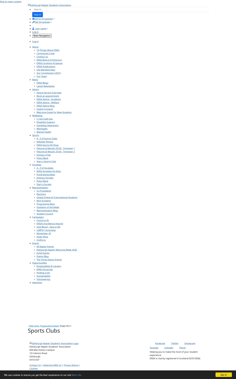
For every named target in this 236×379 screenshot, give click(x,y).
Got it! (224, 374)
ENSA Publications (46, 66)
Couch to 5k (43, 220)
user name (40, 28)
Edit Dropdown (42, 22)
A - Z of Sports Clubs (47, 138)
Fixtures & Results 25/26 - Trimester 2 (56, 151)
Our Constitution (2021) (49, 73)
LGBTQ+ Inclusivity (46, 230)
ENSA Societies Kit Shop (49, 171)
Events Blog (43, 256)
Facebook (160, 343)
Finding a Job (43, 272)
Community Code (45, 53)
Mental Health (44, 132)
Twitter (175, 343)
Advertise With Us (52, 365)
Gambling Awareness (48, 125)
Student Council (45, 213)
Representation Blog (47, 210)
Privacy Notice (71, 365)
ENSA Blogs (42, 82)
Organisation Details (50, 326)
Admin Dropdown (43, 18)
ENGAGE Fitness (45, 141)
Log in (35, 31)
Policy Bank (42, 158)
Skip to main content (10, 1)
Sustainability (43, 276)
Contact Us (42, 56)
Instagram (190, 343)
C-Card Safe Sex (45, 118)
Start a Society (44, 184)
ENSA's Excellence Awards (50, 223)
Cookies (34, 368)
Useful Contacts (45, 109)
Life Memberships (46, 69)
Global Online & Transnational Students (57, 197)
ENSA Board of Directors (49, 60)
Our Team (42, 76)
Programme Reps (46, 204)
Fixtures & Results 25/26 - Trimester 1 (56, 148)
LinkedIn (168, 347)
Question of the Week (48, 207)
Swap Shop (42, 236)
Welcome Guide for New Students (54, 112)
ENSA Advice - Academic (49, 99)
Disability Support (46, 122)
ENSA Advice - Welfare (48, 102)
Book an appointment (48, 96)
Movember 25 (44, 233)
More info (76, 375)
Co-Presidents (44, 190)
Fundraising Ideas (46, 174)
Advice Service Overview (49, 92)
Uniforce (41, 240)
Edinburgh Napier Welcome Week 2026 (57, 249)
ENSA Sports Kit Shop (48, 145)
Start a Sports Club (46, 161)
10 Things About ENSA (48, 50)
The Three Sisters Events (49, 259)
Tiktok (182, 347)
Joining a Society (45, 177)
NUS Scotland (44, 200)
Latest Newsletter (46, 86)
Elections (41, 194)
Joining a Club (44, 154)
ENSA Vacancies (45, 269)
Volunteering (43, 279)
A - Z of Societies (45, 168)
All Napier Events (45, 246)
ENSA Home (34, 326)
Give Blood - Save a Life (48, 226)
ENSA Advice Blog (45, 105)
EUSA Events (43, 253)
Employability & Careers (49, 266)
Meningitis (42, 128)
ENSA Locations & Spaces (50, 63)
